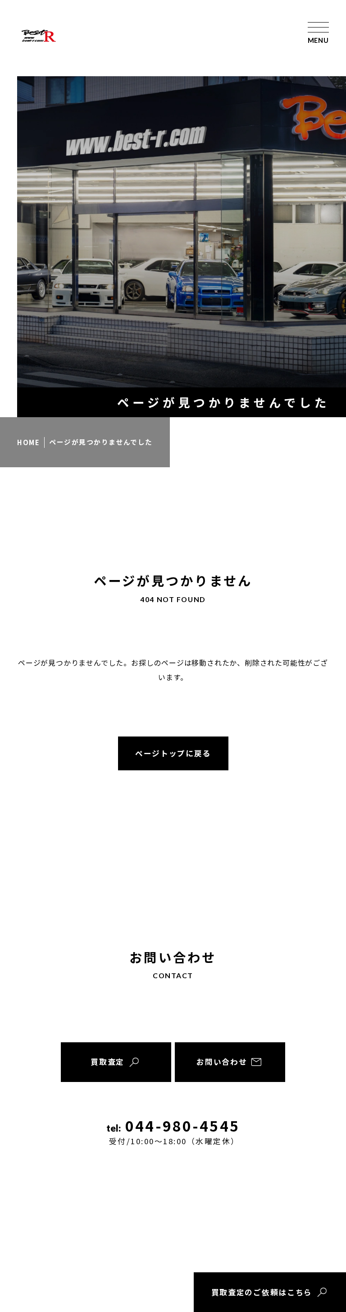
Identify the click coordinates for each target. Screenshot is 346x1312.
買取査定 (107, 1061)
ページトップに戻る (173, 753)
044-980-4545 (174, 1132)
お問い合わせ (221, 1061)
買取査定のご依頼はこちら (261, 1292)
